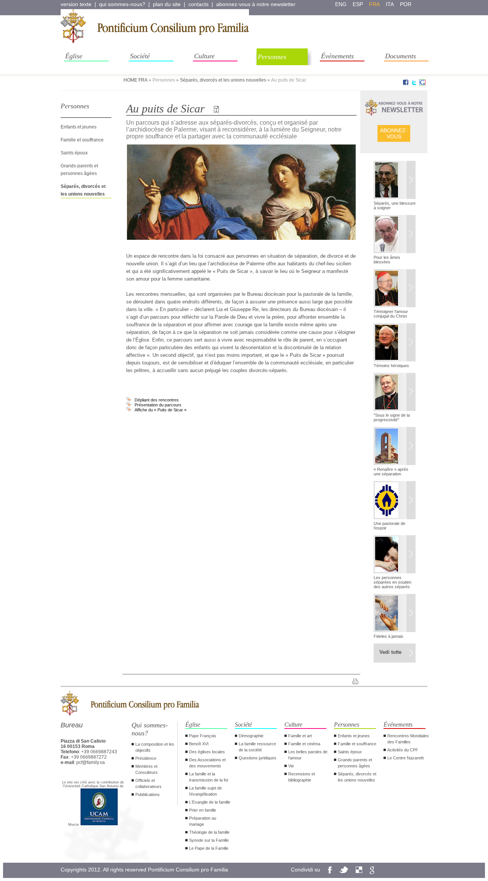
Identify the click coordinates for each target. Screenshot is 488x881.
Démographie (251, 735)
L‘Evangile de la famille (209, 802)
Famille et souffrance (82, 140)
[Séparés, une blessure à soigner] (395, 181)
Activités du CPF (402, 750)
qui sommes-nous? (122, 4)
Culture (204, 56)
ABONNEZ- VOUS (394, 133)
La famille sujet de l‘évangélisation (205, 791)
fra (374, 4)
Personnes (272, 57)
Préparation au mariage (202, 821)
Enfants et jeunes (78, 127)
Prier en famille (202, 810)
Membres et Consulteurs (146, 769)
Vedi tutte (390, 652)
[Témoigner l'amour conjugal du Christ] (395, 289)
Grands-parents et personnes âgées (355, 762)
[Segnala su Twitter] (414, 84)
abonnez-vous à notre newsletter (255, 4)
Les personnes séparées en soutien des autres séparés (392, 582)
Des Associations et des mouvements (207, 762)
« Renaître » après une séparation (391, 471)
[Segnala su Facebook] (406, 84)
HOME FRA (136, 80)
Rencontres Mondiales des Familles (408, 738)
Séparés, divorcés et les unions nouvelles (223, 80)
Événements (337, 56)
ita (390, 4)
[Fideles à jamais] (395, 614)
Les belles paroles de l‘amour (307, 754)
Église (73, 56)
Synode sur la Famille (209, 840)
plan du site (167, 4)
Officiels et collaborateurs (148, 783)
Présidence (145, 758)
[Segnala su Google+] (422, 84)
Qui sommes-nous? (150, 729)
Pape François (202, 735)
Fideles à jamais (388, 636)
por (405, 4)
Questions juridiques (257, 758)
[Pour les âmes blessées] (395, 235)
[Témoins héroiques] (395, 343)
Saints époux (74, 153)
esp (358, 4)
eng (341, 4)
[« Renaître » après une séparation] (395, 447)
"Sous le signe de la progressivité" (392, 417)
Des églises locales (207, 751)
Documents (400, 56)
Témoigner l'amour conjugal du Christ (391, 313)
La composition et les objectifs (154, 747)
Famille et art (300, 735)
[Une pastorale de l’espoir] (395, 501)
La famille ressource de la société (257, 746)
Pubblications (147, 794)
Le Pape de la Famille (208, 848)
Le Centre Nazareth (405, 758)
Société (140, 56)
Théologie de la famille (209, 832)
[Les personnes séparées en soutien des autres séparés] (395, 555)
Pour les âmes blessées (387, 259)
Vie (291, 766)
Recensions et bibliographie (301, 777)
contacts (198, 4)
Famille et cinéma (304, 743)
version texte (76, 4)
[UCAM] (99, 824)
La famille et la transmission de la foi (208, 777)
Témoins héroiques (391, 365)
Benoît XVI (199, 743)
